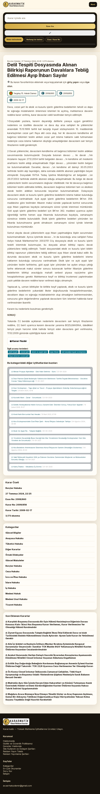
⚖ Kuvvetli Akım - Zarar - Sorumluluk (31, 397)
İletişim (6, 773)
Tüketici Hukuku (14, 543)
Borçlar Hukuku (13, 61)
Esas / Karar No (53, 40)
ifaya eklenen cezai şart (19, 356)
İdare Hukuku (12, 582)
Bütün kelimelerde (14, 40)
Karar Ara (50, 26)
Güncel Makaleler (14, 560)
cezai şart (25, 352)
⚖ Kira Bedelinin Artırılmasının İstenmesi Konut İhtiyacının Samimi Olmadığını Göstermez (48, 448)
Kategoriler (8, 766)
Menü (93, 4)
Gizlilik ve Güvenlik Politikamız (18, 743)
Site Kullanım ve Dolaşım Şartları (19, 748)
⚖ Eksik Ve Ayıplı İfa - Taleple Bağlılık (31, 431)
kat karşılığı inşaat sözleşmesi (74, 352)
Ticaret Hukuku (13, 604)
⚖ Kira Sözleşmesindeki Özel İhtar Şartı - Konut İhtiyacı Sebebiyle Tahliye (48, 422)
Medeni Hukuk (13, 593)
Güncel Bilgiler (13, 532)
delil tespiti (13, 352)
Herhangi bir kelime (34, 40)
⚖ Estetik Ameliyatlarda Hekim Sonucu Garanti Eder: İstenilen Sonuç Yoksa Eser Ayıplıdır (48, 406)
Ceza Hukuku (12, 571)
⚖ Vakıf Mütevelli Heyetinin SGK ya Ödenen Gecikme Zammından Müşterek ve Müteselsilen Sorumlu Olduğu (48, 458)
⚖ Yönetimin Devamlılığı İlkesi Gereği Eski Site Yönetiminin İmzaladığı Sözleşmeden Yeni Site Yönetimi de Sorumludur (48, 439)
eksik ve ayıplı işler (39, 352)
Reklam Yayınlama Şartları (16, 754)
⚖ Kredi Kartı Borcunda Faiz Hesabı (33, 414)
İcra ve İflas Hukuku (16, 577)
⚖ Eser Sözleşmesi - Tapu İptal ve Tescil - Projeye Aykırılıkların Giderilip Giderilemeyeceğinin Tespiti (49, 389)
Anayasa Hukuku (14, 538)
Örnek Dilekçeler (14, 555)
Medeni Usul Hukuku (16, 599)
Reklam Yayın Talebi (13, 751)
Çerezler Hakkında (12, 746)
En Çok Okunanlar (12, 768)
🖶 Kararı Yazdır (18, 341)
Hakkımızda (9, 741)
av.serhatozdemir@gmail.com (17, 785)
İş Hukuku (10, 588)
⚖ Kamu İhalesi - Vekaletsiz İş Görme (31, 467)
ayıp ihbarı (54, 352)
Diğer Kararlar (13, 549)
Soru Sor (7, 771)
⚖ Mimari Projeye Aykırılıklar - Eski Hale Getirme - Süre (39, 371)
